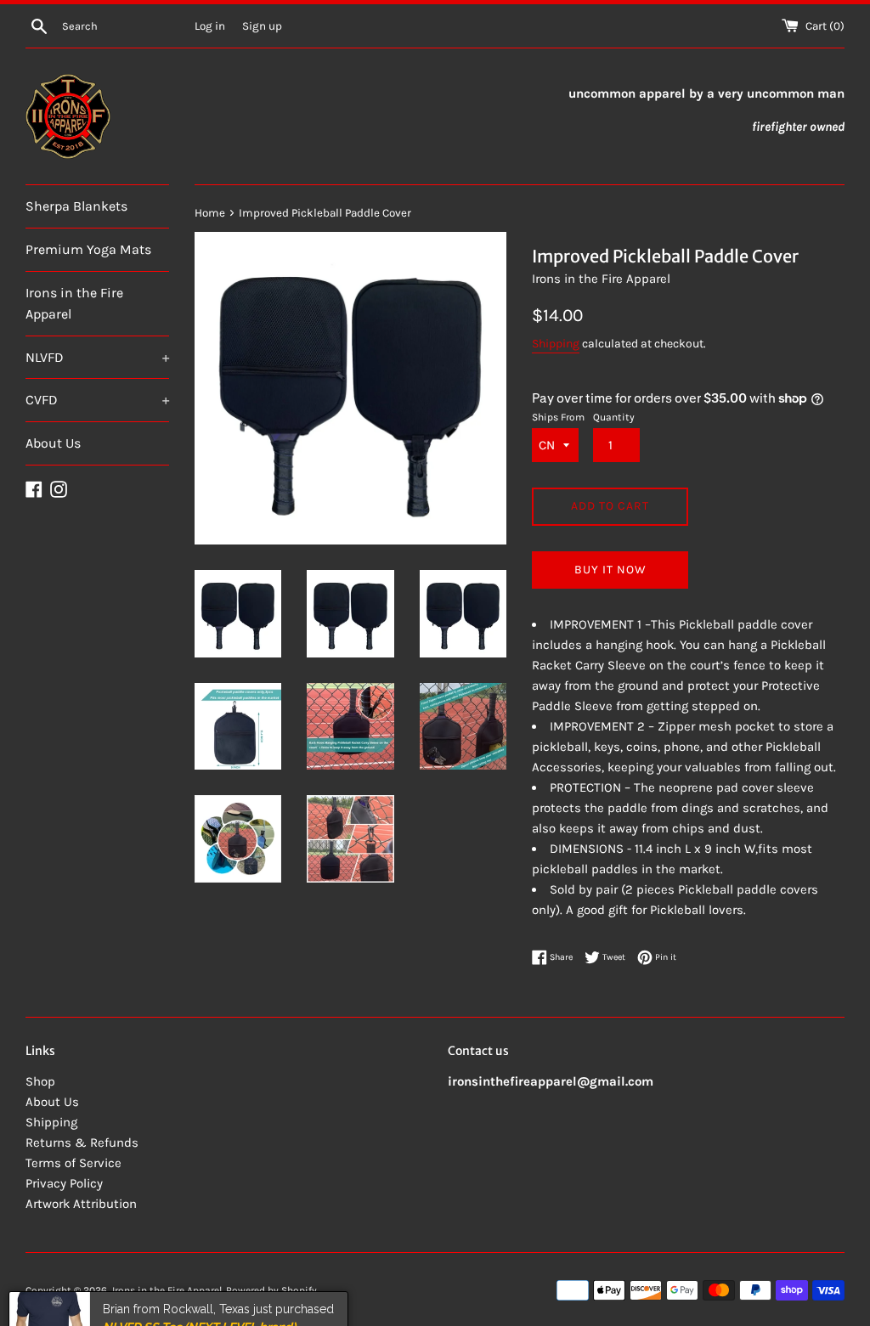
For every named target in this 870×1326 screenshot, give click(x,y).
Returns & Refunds (81, 1142)
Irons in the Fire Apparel (74, 304)
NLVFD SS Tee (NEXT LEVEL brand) (199, 1286)
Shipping (555, 343)
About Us (53, 443)
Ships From (558, 417)
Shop (40, 1081)
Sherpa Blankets (76, 206)
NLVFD (97, 357)
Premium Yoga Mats (88, 249)
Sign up (262, 26)
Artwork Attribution (81, 1203)
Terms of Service (73, 1163)
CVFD (97, 400)
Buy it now (610, 569)
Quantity (614, 417)
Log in (210, 26)
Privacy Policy (64, 1183)
